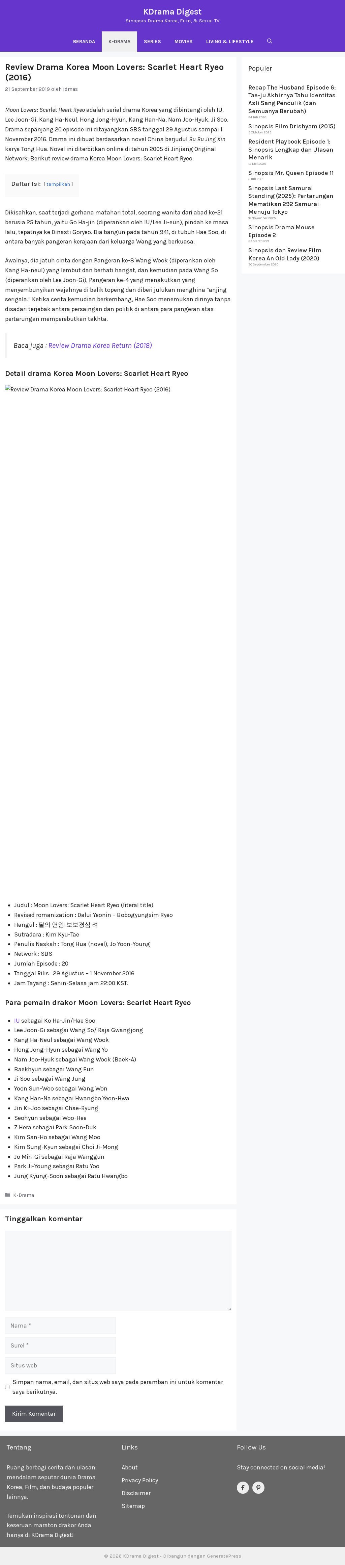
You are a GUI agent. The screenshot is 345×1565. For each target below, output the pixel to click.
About (130, 1467)
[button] (269, 41)
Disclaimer (136, 1493)
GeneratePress (224, 1556)
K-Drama (119, 42)
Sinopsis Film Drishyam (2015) (292, 126)
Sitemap (133, 1506)
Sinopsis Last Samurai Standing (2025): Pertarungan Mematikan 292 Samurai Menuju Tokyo (290, 199)
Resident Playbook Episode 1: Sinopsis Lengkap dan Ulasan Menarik (290, 149)
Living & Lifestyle (230, 42)
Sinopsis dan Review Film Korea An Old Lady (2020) (284, 254)
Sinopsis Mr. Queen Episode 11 (291, 173)
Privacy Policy (140, 1480)
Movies (184, 42)
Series (152, 42)
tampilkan (58, 184)
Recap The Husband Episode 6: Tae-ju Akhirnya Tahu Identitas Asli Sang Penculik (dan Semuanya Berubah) (292, 99)
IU (17, 1020)
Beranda (84, 42)
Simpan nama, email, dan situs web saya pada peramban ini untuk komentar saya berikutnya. (117, 1386)
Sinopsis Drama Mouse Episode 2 (281, 231)
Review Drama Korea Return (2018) (100, 345)
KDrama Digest (172, 12)
